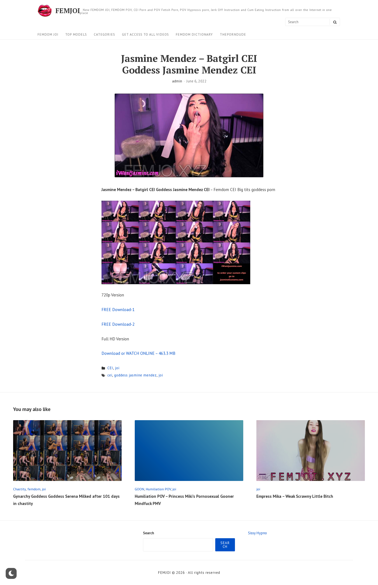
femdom (33, 489)
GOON (139, 489)
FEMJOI (67, 10)
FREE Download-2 (118, 324)
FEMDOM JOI (47, 34)
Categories (104, 34)
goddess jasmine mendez (135, 375)
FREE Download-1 (118, 309)
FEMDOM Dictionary (194, 34)
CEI (110, 368)
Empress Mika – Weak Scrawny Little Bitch (294, 496)
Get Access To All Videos (145, 34)
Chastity (19, 489)
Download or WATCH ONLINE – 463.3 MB (138, 353)
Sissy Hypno (257, 533)
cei (109, 375)
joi (117, 368)
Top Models (76, 34)
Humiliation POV (158, 489)
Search (148, 533)
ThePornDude (233, 34)
